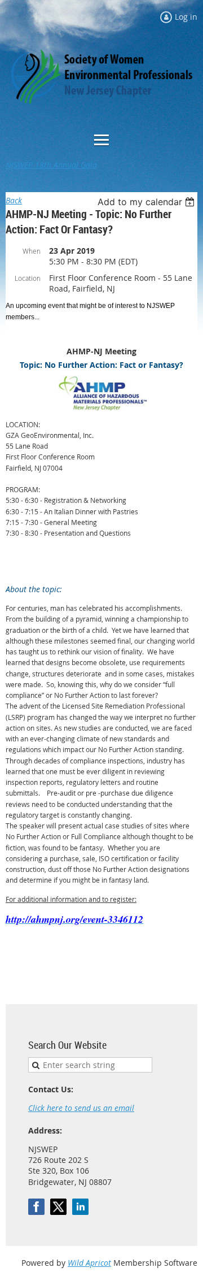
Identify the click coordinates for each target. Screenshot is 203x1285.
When (32, 250)
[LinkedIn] (80, 1207)
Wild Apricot (89, 1262)
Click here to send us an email (81, 1107)
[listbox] (147, 202)
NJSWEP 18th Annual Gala (51, 164)
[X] (58, 1207)
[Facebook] (36, 1207)
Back (14, 200)
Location (28, 278)
